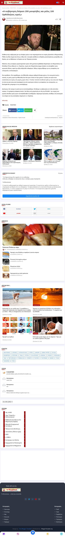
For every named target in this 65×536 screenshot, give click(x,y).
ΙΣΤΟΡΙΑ (27, 355)
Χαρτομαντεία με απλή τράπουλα (19, 273)
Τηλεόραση (59, 519)
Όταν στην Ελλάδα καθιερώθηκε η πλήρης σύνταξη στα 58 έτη (53, 143)
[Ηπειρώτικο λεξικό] (6, 269)
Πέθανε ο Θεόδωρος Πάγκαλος (32, 161)
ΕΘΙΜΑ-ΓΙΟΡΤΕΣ (46, 352)
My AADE (9, 412)
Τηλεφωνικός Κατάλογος (13, 429)
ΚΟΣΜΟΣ (50, 355)
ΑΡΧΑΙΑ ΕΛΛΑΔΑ (23, 352)
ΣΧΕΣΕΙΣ (52, 358)
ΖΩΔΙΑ (21, 355)
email (49, 213)
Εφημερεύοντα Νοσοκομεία (14, 443)
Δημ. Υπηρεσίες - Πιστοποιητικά (11, 416)
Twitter (21, 110)
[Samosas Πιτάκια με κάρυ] (32, 235)
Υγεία (57, 512)
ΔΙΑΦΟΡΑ (37, 352)
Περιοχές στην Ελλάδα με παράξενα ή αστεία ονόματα (24, 252)
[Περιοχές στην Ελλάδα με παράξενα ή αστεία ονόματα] (6, 255)
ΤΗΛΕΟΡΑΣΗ (6, 361)
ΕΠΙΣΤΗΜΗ (15, 355)
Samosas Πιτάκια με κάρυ (11, 247)
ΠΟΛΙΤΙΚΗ (13, 8)
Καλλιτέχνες (59, 522)
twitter (48, 209)
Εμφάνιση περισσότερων (55, 126)
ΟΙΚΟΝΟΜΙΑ (57, 355)
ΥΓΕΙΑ (13, 361)
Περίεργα (6, 522)
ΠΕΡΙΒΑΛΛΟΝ (21, 358)
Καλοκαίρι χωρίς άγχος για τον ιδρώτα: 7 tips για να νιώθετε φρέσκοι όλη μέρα (47, 337)
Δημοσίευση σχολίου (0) (32, 196)
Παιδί (57, 509)
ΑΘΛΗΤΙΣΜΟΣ (6, 352)
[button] (63, 2)
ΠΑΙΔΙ (4, 358)
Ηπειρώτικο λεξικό (15, 266)
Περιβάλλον (59, 514)
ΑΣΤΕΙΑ (31, 352)
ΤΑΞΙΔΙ (57, 358)
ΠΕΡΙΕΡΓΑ (29, 358)
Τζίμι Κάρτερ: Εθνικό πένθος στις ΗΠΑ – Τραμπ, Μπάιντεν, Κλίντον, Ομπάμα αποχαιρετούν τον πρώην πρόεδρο (32, 143)
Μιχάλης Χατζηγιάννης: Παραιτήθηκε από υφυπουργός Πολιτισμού (11, 162)
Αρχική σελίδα (5, 8)
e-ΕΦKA (8, 437)
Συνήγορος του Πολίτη (12, 440)
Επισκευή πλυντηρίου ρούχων (18, 259)
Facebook (13, 110)
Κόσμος (6, 519)
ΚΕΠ (7, 434)
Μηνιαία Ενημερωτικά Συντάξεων (12, 425)
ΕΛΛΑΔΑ (54, 352)
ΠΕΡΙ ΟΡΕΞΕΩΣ (12, 358)
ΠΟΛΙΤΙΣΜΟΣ (44, 358)
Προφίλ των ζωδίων (8, 337)
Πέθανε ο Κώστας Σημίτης (10, 141)
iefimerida (4, 100)
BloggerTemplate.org (47, 528)
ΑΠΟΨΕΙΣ (14, 352)
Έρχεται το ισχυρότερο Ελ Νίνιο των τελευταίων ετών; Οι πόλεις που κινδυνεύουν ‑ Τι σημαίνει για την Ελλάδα (47, 310)
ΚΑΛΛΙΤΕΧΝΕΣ (34, 355)
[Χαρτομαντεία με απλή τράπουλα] (6, 276)
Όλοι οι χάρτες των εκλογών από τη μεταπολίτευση (52, 161)
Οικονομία (7, 509)
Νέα (5, 514)
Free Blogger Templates (25, 528)
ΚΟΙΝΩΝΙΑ (42, 355)
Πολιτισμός (59, 517)
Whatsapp (29, 110)
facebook (18, 209)
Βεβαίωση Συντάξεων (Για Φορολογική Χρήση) (13, 420)
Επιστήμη (6, 512)
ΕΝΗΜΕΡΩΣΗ (6, 355)
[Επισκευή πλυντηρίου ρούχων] (6, 262)
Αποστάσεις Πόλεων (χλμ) (13, 431)
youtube (18, 213)
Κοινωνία (6, 517)
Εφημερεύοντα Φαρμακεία (13, 445)
